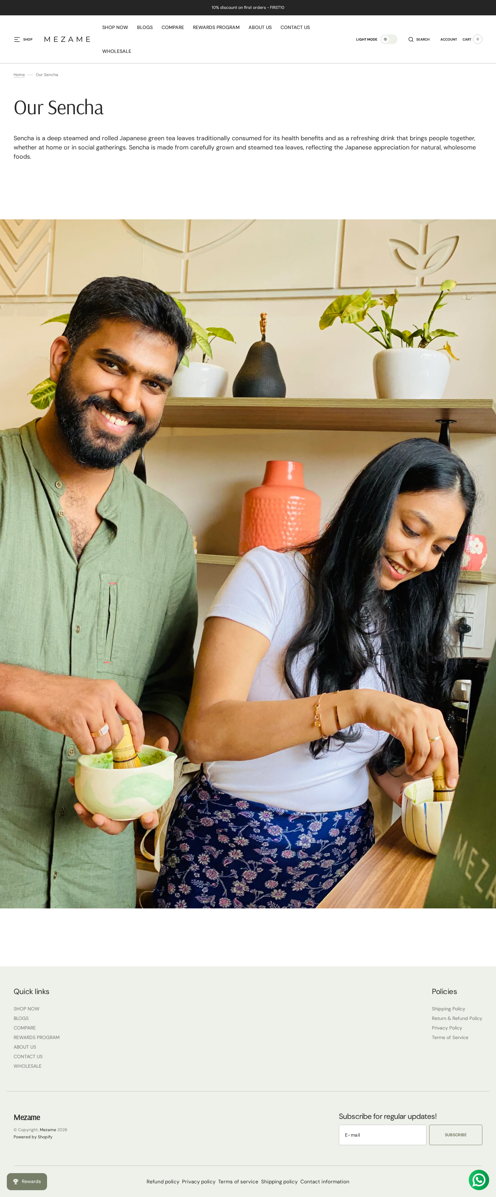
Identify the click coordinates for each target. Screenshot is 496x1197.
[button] (419, 39)
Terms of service (238, 1181)
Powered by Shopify (33, 1137)
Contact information (324, 1181)
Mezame (48, 1130)
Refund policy (163, 1181)
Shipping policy (279, 1181)
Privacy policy (198, 1181)
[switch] (388, 39)
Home (19, 74)
